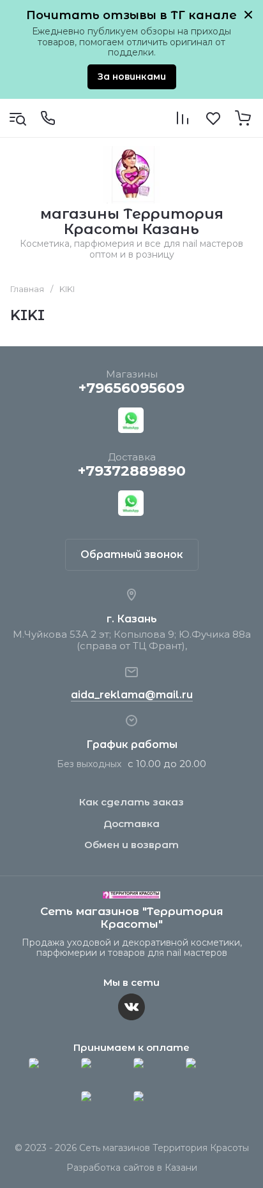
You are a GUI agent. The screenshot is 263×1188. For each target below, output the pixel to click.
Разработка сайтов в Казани (131, 1167)
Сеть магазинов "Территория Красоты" (131, 917)
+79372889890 (132, 471)
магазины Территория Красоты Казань (131, 221)
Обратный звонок (131, 554)
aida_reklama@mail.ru (132, 695)
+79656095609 (131, 388)
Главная (27, 289)
